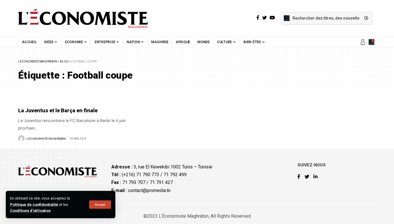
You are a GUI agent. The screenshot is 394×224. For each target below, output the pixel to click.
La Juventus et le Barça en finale (57, 110)
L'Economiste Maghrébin (46, 138)
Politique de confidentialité (34, 204)
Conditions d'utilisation (30, 210)
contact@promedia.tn (149, 190)
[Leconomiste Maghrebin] (83, 18)
